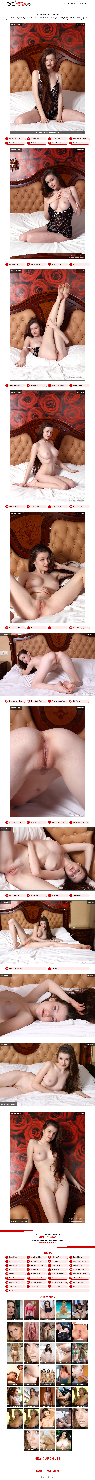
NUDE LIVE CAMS (68, 4)
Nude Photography (78, 628)
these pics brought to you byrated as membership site (47, 1238)
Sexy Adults (75, 895)
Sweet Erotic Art (13, 628)
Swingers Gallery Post (79, 822)
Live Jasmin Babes (78, 139)
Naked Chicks (55, 628)
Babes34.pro (33, 139)
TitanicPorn (54, 895)
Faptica (53, 968)
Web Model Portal (13, 822)
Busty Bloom (54, 139)
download (80, 24)
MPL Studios (11, 1104)
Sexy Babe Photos (14, 385)
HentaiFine (33, 143)
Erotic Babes (76, 385)
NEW (56, 4)
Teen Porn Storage (56, 385)
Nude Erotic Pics (34, 701)
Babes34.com (33, 822)
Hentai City (33, 385)
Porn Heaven (55, 506)
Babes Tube (33, 506)
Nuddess (32, 628)
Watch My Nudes (35, 264)
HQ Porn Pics (76, 143)
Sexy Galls (32, 895)
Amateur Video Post (57, 701)
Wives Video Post (56, 822)
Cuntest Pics (12, 506)
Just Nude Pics (55, 264)
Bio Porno (75, 701)
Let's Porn (75, 264)
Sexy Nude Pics (13, 139)
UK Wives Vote (12, 895)
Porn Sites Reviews (14, 143)
